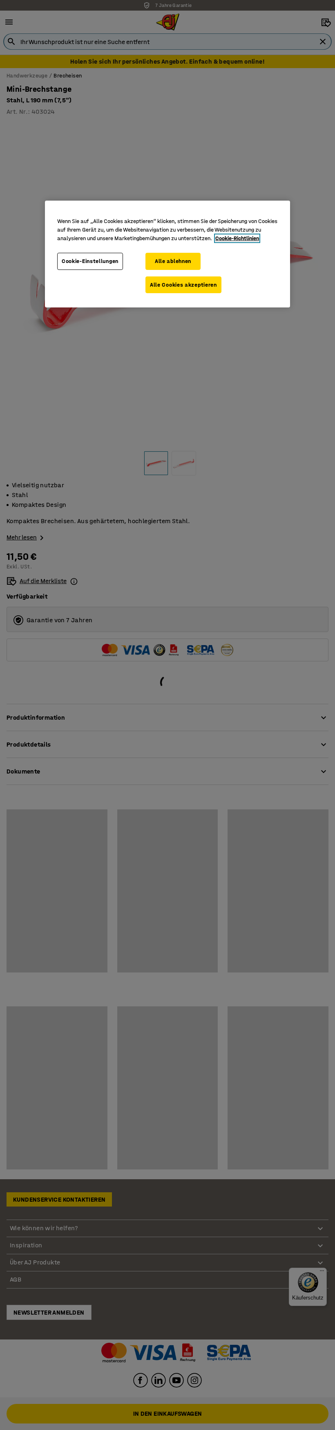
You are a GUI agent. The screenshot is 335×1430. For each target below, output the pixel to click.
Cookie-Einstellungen (90, 261)
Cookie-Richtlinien (237, 238)
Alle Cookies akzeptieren (183, 284)
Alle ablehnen (173, 261)
